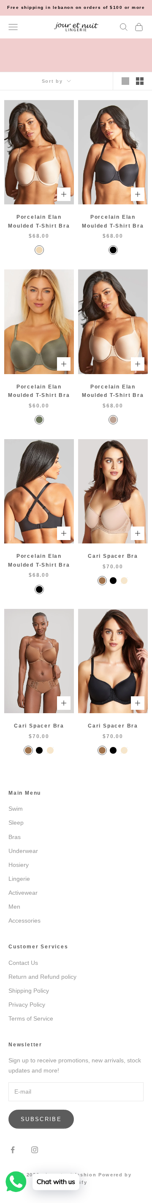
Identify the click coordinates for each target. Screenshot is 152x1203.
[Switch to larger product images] (125, 81)
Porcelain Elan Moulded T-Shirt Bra (39, 221)
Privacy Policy (26, 1004)
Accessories (24, 920)
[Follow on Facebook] (12, 1150)
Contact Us (23, 962)
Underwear (23, 850)
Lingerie (19, 878)
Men (14, 906)
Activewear (23, 892)
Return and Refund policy (42, 976)
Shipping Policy (28, 990)
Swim (15, 808)
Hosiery (18, 864)
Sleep (16, 822)
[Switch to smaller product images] (140, 81)
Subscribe (41, 1119)
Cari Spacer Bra (113, 556)
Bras (14, 837)
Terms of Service (30, 1018)
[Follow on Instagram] (34, 1150)
